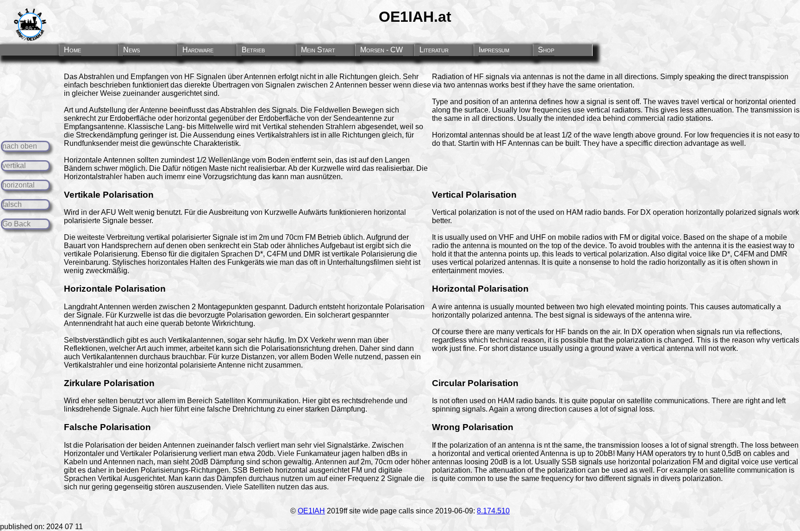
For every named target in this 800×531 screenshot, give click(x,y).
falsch (12, 204)
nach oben (19, 146)
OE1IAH (311, 511)
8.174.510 (493, 511)
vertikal (14, 165)
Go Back (16, 224)
